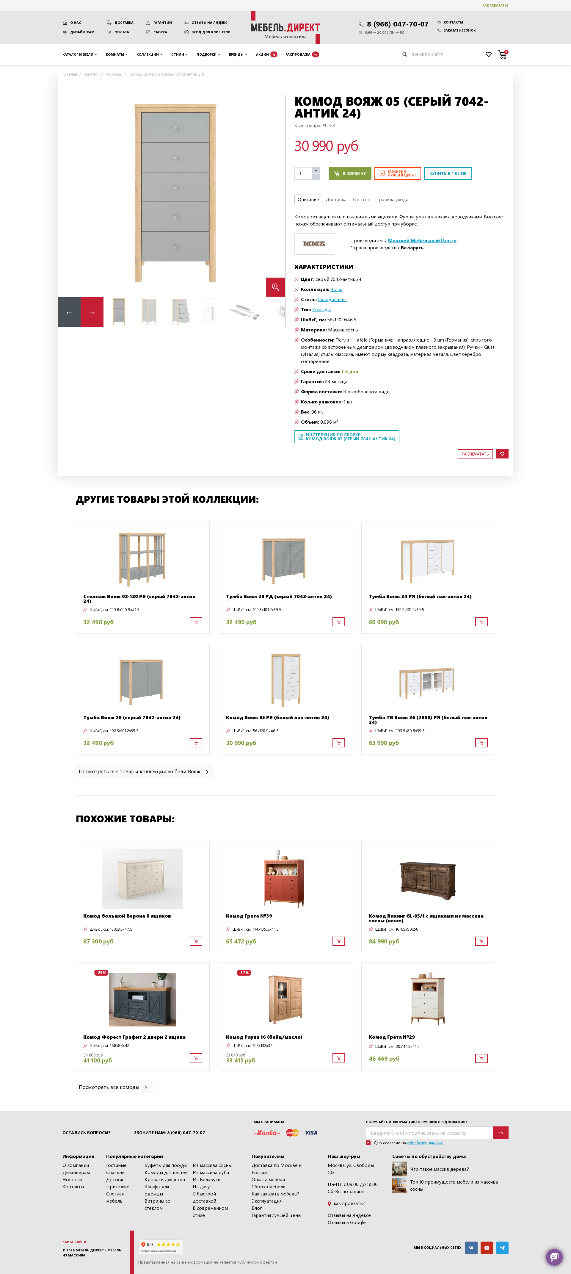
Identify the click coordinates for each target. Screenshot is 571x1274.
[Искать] (404, 54)
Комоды (321, 309)
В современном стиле (210, 1211)
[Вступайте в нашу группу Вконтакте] (471, 1248)
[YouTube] (487, 1248)
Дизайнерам (82, 32)
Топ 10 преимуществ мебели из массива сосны (454, 1185)
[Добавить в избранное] (502, 453)
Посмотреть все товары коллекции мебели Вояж (140, 771)
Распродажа (301, 54)
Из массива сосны (212, 1165)
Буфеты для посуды (166, 1165)
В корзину (354, 173)
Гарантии (162, 22)
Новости (72, 1179)
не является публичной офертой (245, 1262)
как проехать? (348, 1203)
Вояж (336, 289)
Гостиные (116, 1165)
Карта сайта (74, 1241)
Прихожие (117, 1186)
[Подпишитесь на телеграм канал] (502, 1248)
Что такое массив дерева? (439, 1169)
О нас (75, 22)
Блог (257, 1208)
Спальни (115, 1172)
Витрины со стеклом (157, 1204)
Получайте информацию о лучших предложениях (417, 1121)
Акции (265, 54)
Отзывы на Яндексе (349, 1215)
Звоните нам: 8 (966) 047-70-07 (169, 1133)
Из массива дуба (211, 1172)
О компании (75, 1165)
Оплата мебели (268, 1179)
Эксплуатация (267, 1201)
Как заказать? (495, 5)
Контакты (453, 22)
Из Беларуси (206, 1179)
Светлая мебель (115, 1197)
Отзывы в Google (347, 1222)
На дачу (201, 1186)
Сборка (160, 32)
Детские (115, 1179)
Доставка (124, 22)
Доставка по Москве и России (277, 1168)
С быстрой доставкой (204, 1197)
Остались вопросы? (86, 1133)
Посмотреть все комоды (110, 1086)
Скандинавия (332, 299)
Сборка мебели (269, 1186)
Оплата (121, 32)
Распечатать (475, 454)
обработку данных (425, 1142)
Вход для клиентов (211, 32)
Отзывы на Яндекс (210, 22)
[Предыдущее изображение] (67, 195)
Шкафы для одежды (157, 1190)
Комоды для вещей (166, 1172)
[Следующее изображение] (276, 195)
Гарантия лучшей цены (276, 1215)
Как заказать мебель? (275, 1193)
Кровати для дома (165, 1179)
